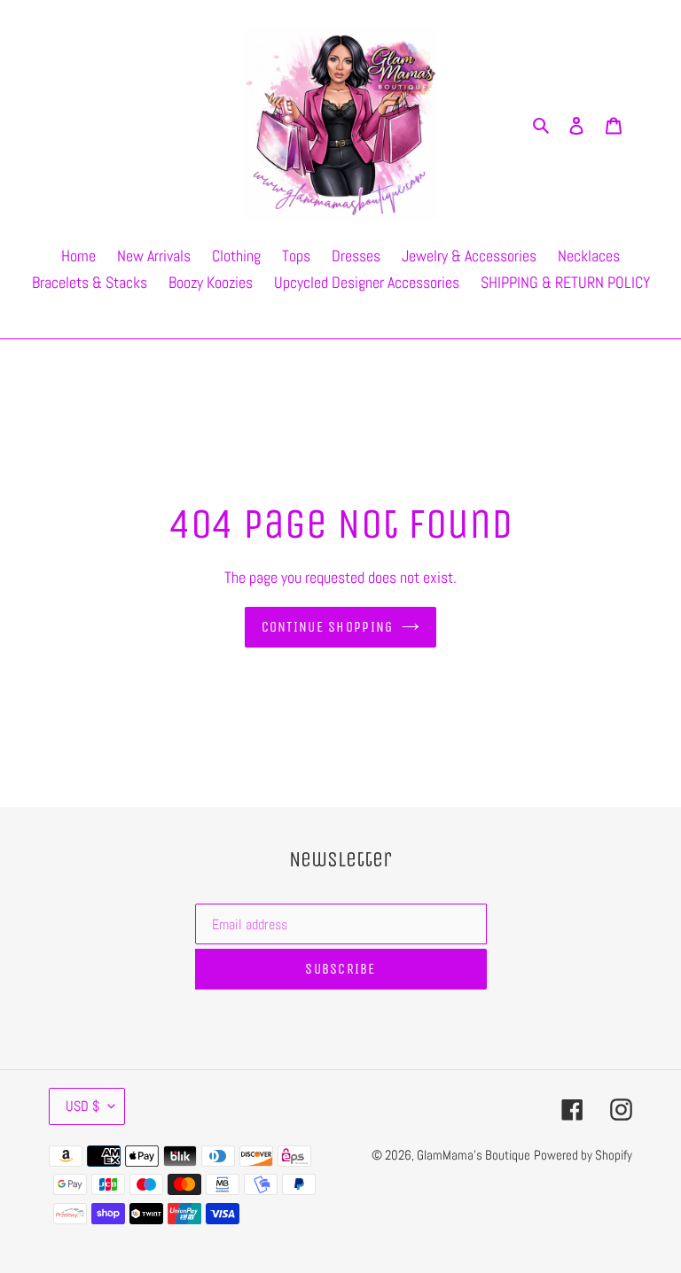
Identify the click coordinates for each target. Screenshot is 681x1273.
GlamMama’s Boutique (473, 1154)
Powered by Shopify (583, 1154)
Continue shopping (328, 626)
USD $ (82, 1106)
